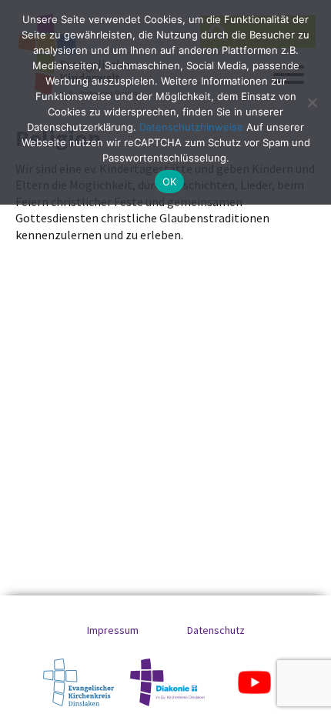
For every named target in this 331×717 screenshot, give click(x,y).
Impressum (113, 630)
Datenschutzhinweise (191, 127)
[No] (311, 102)
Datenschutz (216, 630)
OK (169, 181)
